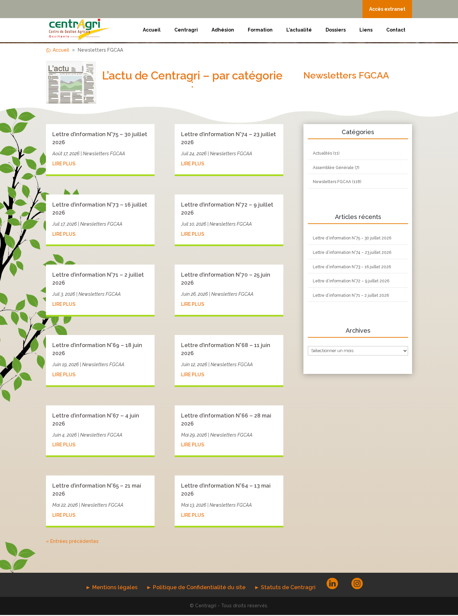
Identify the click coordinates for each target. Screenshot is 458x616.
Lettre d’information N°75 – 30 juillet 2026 (352, 238)
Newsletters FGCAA (104, 153)
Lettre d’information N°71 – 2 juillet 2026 (351, 295)
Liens (366, 30)
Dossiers (336, 30)
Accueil (152, 30)
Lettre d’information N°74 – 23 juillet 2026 (352, 252)
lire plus (63, 163)
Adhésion (223, 30)
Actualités (322, 153)
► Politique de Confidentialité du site (195, 587)
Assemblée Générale (333, 167)
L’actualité (299, 30)
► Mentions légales (111, 587)
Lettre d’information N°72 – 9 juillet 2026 (351, 281)
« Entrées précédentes (72, 541)
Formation (260, 30)
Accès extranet (387, 9)
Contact (395, 30)
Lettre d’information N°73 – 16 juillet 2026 (352, 267)
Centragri (186, 30)
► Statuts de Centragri (285, 587)
